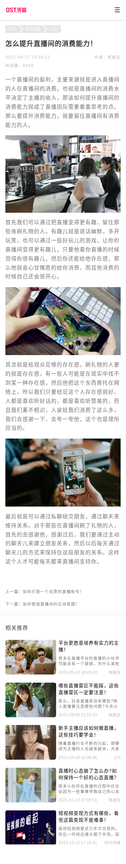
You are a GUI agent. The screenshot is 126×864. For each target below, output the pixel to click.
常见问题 (33, 29)
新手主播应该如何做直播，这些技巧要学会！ (88, 731)
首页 (12, 29)
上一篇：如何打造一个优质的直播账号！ (44, 591)
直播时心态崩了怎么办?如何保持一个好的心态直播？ (88, 774)
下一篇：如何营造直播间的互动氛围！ (42, 604)
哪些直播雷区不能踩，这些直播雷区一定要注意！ (88, 689)
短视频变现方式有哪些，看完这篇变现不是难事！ (88, 816)
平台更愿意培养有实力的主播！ (88, 646)
